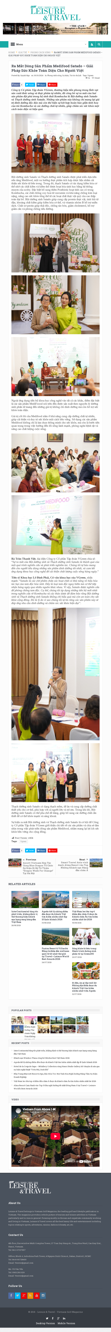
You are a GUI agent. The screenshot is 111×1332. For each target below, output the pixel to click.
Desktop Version (45, 1323)
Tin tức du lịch (75, 75)
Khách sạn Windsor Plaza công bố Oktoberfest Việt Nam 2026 (42, 1058)
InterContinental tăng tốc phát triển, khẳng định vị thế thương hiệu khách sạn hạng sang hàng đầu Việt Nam (24, 916)
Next (82, 859)
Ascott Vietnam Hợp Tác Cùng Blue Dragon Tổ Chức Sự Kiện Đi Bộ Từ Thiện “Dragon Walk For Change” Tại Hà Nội (38, 868)
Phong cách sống (54, 75)
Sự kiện (65, 75)
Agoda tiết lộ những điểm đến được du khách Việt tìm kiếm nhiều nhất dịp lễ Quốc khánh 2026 (55, 915)
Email (97, 78)
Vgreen (90, 75)
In (89, 78)
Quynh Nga (25, 75)
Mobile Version (66, 1323)
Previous (31, 859)
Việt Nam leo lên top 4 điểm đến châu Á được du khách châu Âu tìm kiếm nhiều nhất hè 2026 (85, 915)
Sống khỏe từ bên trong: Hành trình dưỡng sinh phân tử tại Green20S (84, 951)
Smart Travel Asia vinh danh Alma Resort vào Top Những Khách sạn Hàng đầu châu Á (73, 866)
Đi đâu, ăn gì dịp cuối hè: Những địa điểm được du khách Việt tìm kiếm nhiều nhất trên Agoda (84, 986)
